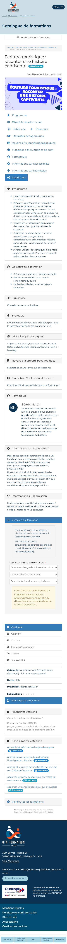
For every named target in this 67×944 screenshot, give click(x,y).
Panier (15, 653)
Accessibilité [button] (60, 939)
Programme (19, 115)
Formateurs (19, 156)
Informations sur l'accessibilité (30, 163)
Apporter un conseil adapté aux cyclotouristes (32, 786)
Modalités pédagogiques (28, 135)
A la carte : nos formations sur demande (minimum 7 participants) (36, 47)
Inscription (18, 177)
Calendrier (16, 633)
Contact (15, 640)
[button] (58, 7)
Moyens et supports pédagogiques (33, 142)
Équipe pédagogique (22, 647)
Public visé (19, 129)
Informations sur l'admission (29, 170)
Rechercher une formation (35, 37)
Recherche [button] (7, 939)
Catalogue (10, 47)
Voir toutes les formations (27, 801)
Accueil (4, 16)
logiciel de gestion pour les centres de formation (33, 812)
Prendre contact (15, 878)
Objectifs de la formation (27, 122)
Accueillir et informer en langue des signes (30, 747)
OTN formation (12, 16)
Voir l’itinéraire (10, 860)
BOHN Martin (31, 404)
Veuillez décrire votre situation (27, 562)
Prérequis (41, 129)
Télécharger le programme (25, 700)
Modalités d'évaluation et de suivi (32, 149)
